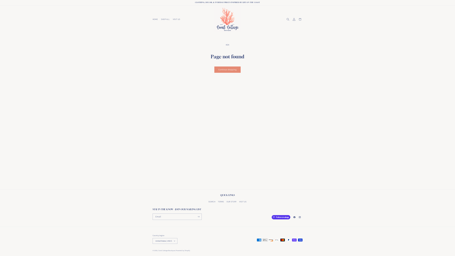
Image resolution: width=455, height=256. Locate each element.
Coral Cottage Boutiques (166, 250)
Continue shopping (227, 69)
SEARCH (211, 201)
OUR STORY (232, 201)
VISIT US (243, 201)
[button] (288, 19)
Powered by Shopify (183, 250)
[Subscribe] (199, 217)
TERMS (221, 201)
